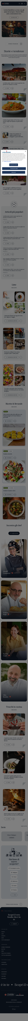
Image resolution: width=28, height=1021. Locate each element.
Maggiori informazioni (7, 161)
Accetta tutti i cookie (14, 168)
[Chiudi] (25, 151)
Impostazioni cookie (13, 164)
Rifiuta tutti (14, 172)
